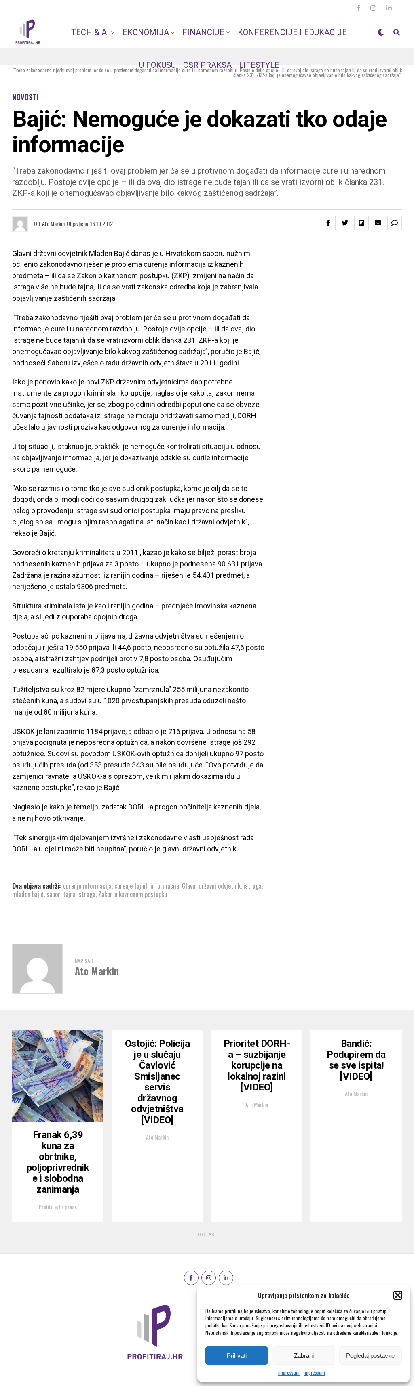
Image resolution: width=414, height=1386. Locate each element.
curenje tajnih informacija (146, 886)
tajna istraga (79, 894)
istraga (252, 886)
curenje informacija (87, 886)
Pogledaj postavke (370, 1355)
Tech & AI (90, 32)
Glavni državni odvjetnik (211, 886)
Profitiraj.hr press (58, 1206)
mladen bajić (28, 894)
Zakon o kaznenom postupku (132, 894)
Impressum (289, 1372)
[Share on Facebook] (328, 223)
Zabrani (304, 1355)
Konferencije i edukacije (292, 32)
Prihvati (237, 1355)
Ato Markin (53, 223)
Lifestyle (259, 65)
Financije (203, 32)
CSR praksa (207, 65)
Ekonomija (146, 32)
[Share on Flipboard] (361, 223)
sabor (53, 894)
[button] (398, 1295)
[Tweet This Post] (345, 223)
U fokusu (157, 65)
